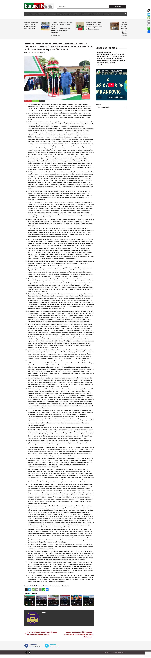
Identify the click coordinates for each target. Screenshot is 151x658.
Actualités (40, 22)
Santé (45, 22)
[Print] (149, 25)
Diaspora (82, 14)
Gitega (74, 22)
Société (50, 22)
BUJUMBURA (116, 22)
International (71, 14)
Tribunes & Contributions (96, 14)
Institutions (75, 24)
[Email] (149, 21)
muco (43, 53)
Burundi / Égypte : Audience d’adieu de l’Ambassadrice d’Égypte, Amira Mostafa (116, 28)
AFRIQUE (109, 22)
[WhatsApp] (149, 28)
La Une (37, 14)
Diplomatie (123, 22)
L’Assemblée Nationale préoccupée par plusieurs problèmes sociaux (46, 27)
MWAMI (81, 24)
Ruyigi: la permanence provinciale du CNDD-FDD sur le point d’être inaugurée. (42, 633)
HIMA (78, 22)
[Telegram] (149, 14)
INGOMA (87, 22)
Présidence (120, 24)
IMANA (82, 22)
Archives (98, 104)
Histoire (109, 24)
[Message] (149, 18)
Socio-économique (58, 14)
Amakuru (29, 14)
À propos (110, 14)
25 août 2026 (77, 35)
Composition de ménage (104, 52)
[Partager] (149, 32)
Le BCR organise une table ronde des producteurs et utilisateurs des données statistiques (78, 634)
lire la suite (99, 65)
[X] (149, 11)
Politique (45, 14)
